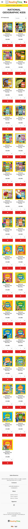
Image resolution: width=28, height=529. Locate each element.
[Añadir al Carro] (7, 45)
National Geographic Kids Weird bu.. (20, 341)
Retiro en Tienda (14, 498)
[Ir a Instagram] (14, 505)
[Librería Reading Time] (14, 2)
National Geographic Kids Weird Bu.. (7, 258)
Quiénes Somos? (14, 494)
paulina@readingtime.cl (14, 486)
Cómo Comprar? (14, 496)
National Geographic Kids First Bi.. (7, 35)
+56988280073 (14, 488)
